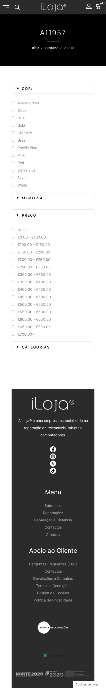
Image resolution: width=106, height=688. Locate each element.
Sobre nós (53, 505)
